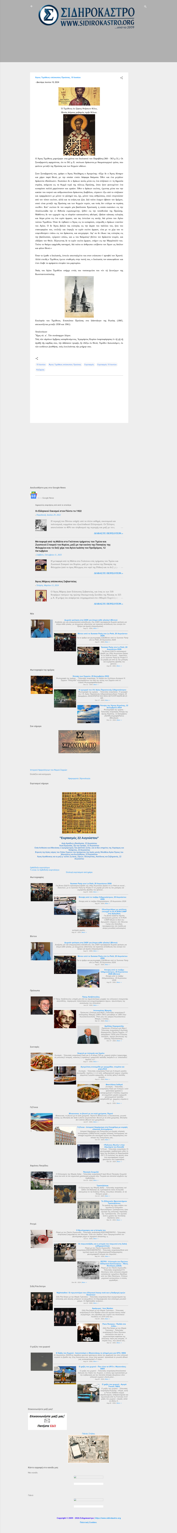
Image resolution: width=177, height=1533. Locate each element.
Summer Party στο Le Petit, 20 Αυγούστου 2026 (114, 648)
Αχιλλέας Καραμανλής (114, 1026)
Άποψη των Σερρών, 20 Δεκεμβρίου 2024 (91, 676)
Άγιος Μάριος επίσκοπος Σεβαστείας (56, 581)
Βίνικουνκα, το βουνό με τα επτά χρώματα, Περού (91, 1113)
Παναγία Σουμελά (91, 1172)
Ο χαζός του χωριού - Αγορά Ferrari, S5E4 (114, 1385)
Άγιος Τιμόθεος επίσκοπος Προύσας (65, 364)
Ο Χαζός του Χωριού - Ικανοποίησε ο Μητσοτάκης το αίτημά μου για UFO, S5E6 (91, 1353)
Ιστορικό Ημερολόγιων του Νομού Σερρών (48, 770)
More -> (95, 628)
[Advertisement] (138, 73)
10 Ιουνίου (40, 364)
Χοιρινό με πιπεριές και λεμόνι (90, 1053)
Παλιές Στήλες (88, 1434)
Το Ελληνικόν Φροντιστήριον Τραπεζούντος (114, 1202)
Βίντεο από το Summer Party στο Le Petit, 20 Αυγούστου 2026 (102, 635)
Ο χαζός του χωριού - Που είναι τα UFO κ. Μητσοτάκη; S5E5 (102, 1368)
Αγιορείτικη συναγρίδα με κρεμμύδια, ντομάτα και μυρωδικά (102, 1068)
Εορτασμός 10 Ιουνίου (107, 364)
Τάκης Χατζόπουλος (91, 997)
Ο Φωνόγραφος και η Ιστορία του (91, 1230)
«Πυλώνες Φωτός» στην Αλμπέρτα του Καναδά (114, 1146)
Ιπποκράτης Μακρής (102, 1010)
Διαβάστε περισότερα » (108, 533)
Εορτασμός (89, 364)
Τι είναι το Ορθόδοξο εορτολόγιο (44, 870)
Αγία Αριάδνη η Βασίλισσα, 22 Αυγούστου (79, 843)
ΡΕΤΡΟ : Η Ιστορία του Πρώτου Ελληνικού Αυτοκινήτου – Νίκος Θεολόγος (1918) (114, 1264)
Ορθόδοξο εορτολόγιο (40, 867)
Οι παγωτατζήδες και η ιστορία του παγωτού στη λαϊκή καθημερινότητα (102, 1245)
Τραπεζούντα (102, 1185)
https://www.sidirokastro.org (108, 1518)
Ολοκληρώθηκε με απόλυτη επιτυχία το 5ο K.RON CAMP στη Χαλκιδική (114, 911)
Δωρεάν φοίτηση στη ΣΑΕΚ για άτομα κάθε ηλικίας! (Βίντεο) (90, 620)
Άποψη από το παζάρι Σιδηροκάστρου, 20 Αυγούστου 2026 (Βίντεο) (114, 972)
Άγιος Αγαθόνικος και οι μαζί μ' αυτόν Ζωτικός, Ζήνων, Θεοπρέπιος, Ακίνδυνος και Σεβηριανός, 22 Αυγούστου (79, 857)
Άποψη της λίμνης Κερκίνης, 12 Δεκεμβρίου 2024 (114, 706)
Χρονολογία (85, 778)
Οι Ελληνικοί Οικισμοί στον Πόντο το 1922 (58, 511)
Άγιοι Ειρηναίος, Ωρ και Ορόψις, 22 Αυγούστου (79, 845)
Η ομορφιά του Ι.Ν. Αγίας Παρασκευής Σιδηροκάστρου (102, 690)
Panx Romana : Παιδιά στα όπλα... (114, 1325)
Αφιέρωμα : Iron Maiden (102, 1308)
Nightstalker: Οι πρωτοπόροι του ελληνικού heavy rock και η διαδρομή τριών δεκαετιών (91, 1294)
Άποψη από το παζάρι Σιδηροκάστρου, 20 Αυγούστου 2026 (102, 898)
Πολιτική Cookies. (88, 1522)
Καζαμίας (40, 370)
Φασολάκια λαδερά (114, 1084)
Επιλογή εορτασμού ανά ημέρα (79, 872)
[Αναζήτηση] (145, 7)
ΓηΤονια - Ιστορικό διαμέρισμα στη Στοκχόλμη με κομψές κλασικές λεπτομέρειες (102, 1128)
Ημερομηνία (73, 778)
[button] (121, 78)
